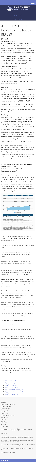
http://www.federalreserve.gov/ (14, 390)
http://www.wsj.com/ (11, 380)
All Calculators (4, 426)
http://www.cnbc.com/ (11, 385)
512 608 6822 (19, 19)
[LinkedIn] (16, 15)
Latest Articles (4, 423)
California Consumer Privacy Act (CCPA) (9, 429)
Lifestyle (3, 421)
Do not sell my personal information (21, 430)
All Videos (3, 424)
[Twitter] (14, 15)
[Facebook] (1, 460)
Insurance (3, 419)
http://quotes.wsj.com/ (11, 383)
